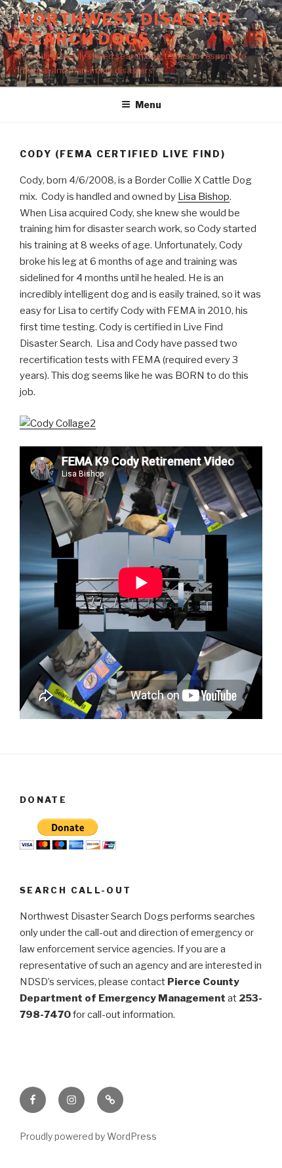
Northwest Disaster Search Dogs (126, 29)
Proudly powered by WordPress (88, 1136)
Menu (148, 104)
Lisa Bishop (204, 197)
